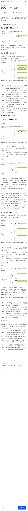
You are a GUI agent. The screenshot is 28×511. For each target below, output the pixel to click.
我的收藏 (20, 12)
